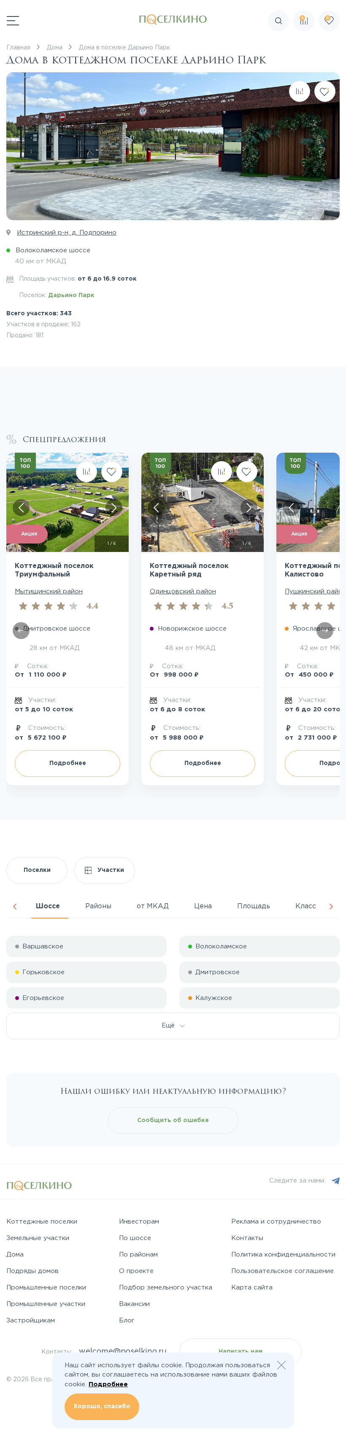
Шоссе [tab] (48, 906)
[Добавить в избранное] (324, 91)
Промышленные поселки (46, 1287)
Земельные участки (37, 1238)
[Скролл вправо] (113, 507)
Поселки (37, 870)
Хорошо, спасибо (101, 1406)
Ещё (171, 1025)
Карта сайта (252, 1287)
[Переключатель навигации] (12, 21)
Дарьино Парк (71, 295)
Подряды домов (32, 1271)
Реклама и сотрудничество (276, 1221)
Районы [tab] (98, 906)
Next (331, 906)
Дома (15, 1254)
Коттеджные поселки (41, 1221)
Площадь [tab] (253, 906)
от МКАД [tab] (153, 906)
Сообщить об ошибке (173, 1120)
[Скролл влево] (21, 630)
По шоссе (135, 1238)
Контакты (247, 1238)
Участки (110, 870)
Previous (14, 906)
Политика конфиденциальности (283, 1254)
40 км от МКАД (40, 261)
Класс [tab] (305, 906)
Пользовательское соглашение (282, 1271)
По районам (138, 1254)
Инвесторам (139, 1221)
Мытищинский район (49, 591)
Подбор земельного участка (165, 1287)
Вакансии (134, 1304)
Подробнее (108, 1384)
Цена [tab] (203, 906)
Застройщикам (30, 1320)
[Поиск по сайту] (330, 44)
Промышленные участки (45, 1304)
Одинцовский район (183, 591)
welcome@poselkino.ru (123, 1351)
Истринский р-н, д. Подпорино (66, 232)
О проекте (136, 1271)
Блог (127, 1320)
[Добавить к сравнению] (299, 91)
